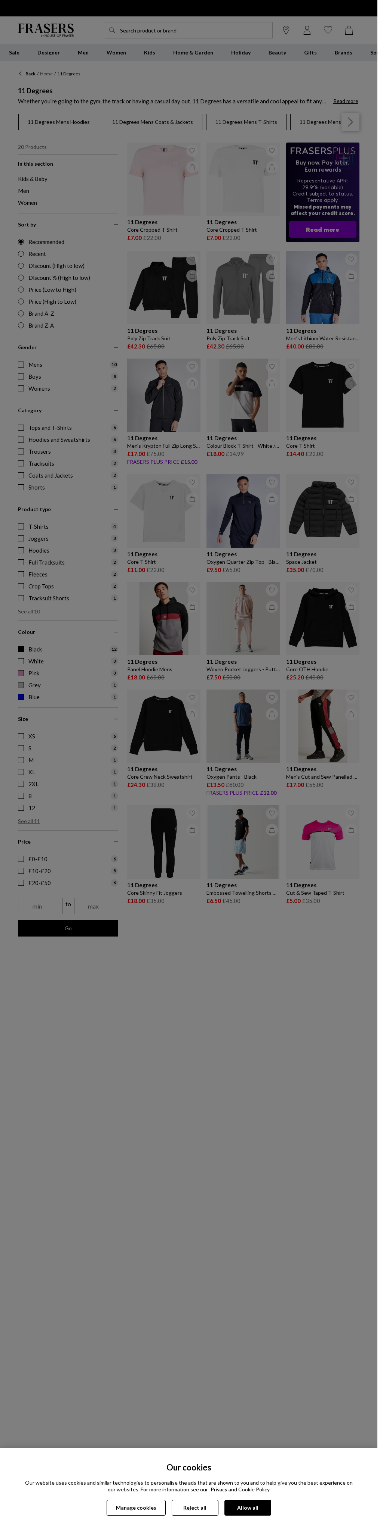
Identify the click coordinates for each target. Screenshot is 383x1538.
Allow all (247, 1507)
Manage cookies (136, 1507)
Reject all (194, 1507)
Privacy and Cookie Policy (240, 1489)
